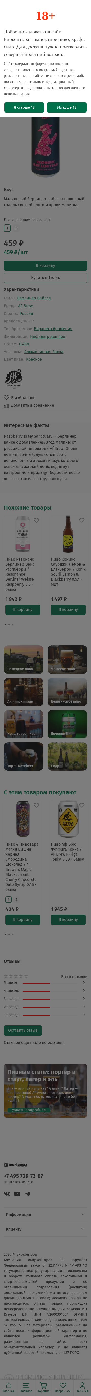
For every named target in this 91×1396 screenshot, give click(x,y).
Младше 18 (66, 107)
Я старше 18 (24, 107)
